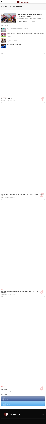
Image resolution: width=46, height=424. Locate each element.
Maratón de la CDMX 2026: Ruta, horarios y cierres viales (17, 28)
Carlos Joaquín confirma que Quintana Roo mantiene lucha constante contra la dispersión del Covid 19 (22, 389)
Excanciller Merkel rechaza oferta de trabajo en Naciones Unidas (16, 98)
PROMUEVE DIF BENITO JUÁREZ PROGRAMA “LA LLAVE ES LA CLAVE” (30, 15)
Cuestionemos (22, 21)
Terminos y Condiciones (38, 421)
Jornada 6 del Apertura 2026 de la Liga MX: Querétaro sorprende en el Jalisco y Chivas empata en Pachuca (25, 34)
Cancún (18, 13)
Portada (3, 192)
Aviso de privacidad (27, 421)
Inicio (15, 421)
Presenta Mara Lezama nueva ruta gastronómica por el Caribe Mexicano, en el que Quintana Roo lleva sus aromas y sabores (25, 39)
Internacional (4, 97)
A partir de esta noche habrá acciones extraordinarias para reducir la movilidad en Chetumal (20, 292)
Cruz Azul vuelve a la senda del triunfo (14, 44)
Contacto (19, 421)
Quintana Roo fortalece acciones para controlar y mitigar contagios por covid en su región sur (22, 195)
